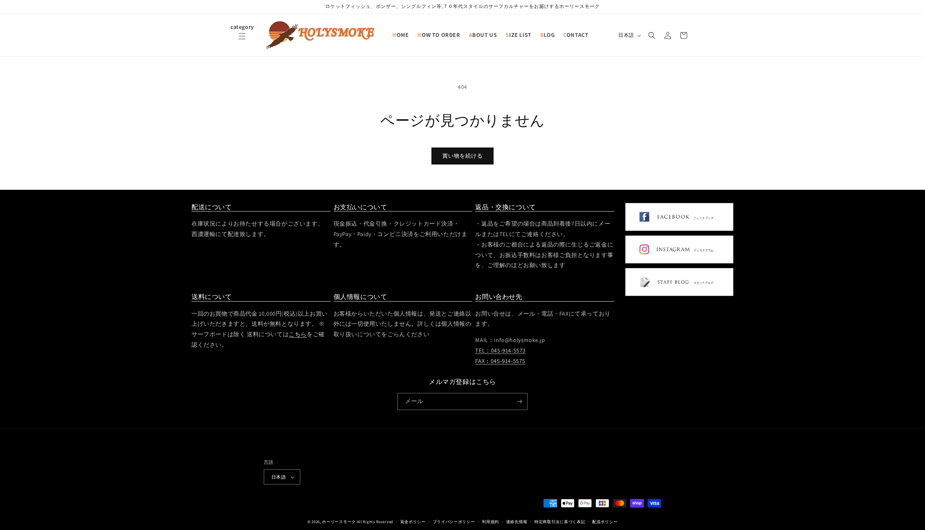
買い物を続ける (462, 155)
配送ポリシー (605, 521)
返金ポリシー (413, 521)
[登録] (519, 401)
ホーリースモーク (339, 522)
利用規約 (490, 521)
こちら (298, 334)
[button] (242, 40)
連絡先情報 (517, 521)
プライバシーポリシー (454, 521)
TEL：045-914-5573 (500, 350)
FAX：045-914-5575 (500, 361)
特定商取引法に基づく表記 (559, 521)
